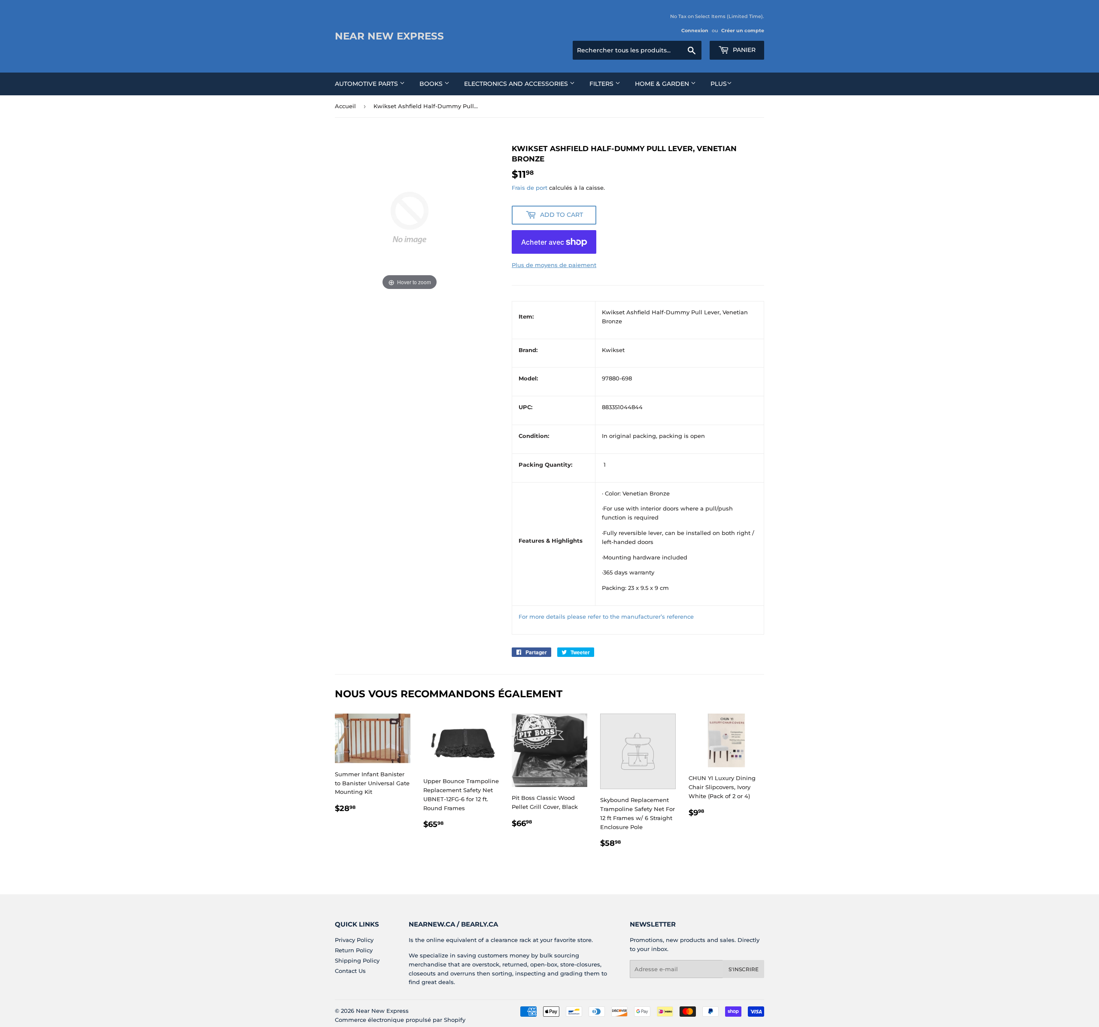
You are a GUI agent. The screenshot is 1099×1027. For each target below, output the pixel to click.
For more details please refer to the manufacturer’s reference (606, 616)
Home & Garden (663, 84)
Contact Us (350, 970)
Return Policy (354, 950)
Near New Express (389, 36)
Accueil (345, 106)
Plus (718, 84)
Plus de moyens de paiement (554, 264)
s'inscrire (744, 969)
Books (431, 84)
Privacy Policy (354, 939)
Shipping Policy (357, 960)
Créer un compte (742, 30)
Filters (602, 84)
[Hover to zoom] (409, 217)
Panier (743, 50)
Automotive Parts (367, 84)
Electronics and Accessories (517, 84)
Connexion (694, 30)
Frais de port (529, 187)
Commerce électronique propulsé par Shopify (400, 1019)
